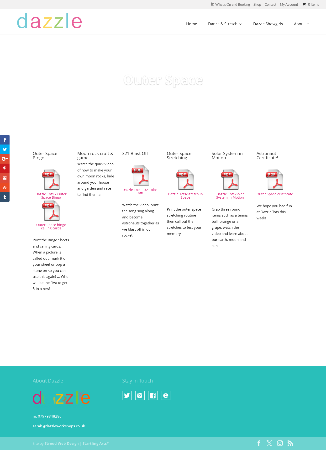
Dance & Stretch (222, 23)
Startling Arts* (96, 443)
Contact (270, 4)
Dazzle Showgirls (268, 23)
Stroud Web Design (62, 443)
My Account (289, 4)
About (299, 23)
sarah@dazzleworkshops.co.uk (59, 426)
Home (191, 23)
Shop (257, 4)
